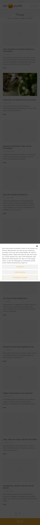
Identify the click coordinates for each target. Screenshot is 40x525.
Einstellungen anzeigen (20, 277)
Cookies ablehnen (20, 272)
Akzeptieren (20, 267)
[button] (37, 246)
